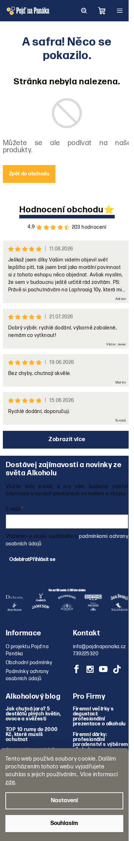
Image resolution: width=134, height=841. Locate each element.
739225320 (86, 654)
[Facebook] (77, 669)
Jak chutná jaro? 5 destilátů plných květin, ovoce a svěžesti (33, 714)
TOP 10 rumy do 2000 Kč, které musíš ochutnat (32, 734)
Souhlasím (64, 823)
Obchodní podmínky (29, 663)
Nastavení (64, 800)
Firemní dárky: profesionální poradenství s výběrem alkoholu (100, 742)
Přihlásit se (42, 559)
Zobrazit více (67, 439)
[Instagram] (90, 669)
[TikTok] (117, 669)
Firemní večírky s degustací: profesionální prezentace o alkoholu (99, 716)
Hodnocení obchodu (61, 210)
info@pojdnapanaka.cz (99, 647)
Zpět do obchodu (29, 174)
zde (10, 782)
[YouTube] (103, 669)
